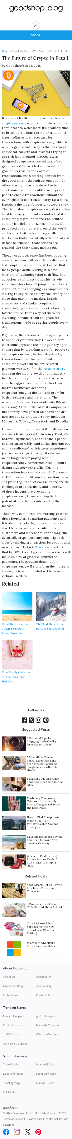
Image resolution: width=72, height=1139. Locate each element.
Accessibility (44, 986)
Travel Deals (10, 1064)
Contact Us (43, 995)
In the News (10, 995)
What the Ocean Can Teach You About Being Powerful (15, 628)
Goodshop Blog (13, 986)
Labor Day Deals (46, 1074)
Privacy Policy (34, 1118)
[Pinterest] (38, 1132)
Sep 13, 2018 (32, 65)
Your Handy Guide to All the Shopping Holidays (16, 677)
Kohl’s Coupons (13, 1025)
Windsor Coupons (47, 1034)
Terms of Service (13, 1118)
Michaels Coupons (47, 1025)
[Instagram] (17, 1132)
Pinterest (46, 719)
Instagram (38, 719)
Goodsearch (43, 977)
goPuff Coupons (46, 1016)
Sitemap (10, 1124)
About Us (9, 977)
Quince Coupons (13, 1016)
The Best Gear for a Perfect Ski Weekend (50, 626)
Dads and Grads (13, 1074)
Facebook (24, 719)
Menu (36, 35)
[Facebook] (6, 1132)
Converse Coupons (15, 1043)
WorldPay (42, 547)
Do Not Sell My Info (56, 1118)
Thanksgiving (11, 1083)
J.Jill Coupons (12, 1034)
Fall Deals (9, 1092)
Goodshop (14, 65)
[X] (28, 1132)
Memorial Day (45, 1064)
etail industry (55, 369)
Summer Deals (45, 1083)
